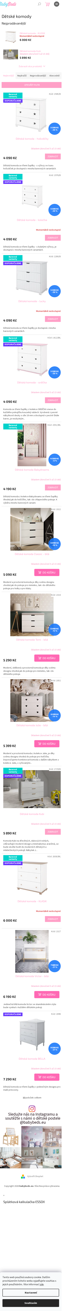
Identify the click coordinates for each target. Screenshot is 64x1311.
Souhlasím (30, 1303)
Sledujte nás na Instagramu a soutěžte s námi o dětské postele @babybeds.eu (32, 1118)
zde (42, 1284)
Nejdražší (22, 75)
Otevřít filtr (32, 85)
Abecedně (54, 75)
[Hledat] (39, 4)
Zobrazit (53, 156)
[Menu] (56, 4)
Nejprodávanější (38, 75)
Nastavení (31, 1292)
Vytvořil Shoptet (35, 1176)
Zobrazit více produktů (30, 66)
